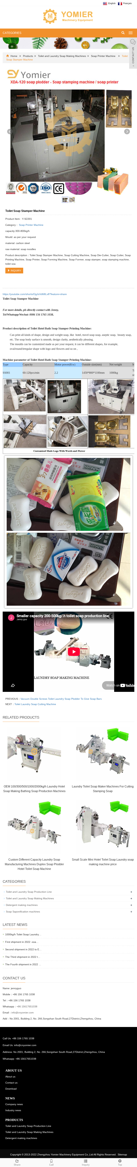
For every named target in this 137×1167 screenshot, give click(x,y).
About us (10, 1076)
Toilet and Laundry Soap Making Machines (62, 56)
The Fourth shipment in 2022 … (23, 964)
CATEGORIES (12, 32)
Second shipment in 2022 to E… (23, 949)
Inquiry (86, 1164)
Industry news (13, 1110)
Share (17, 1164)
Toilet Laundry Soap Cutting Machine (35, 704)
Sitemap (122, 1154)
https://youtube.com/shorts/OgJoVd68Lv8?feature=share (35, 294)
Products (28, 56)
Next (127, 131)
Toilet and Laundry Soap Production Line (29, 891)
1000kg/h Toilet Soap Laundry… (23, 934)
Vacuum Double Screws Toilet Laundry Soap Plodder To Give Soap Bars (61, 698)
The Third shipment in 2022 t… (22, 956)
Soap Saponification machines (23, 911)
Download (11, 1088)
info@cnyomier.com (22, 1012)
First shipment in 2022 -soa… (22, 941)
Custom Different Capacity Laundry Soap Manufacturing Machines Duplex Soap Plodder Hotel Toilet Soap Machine (34, 864)
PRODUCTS (14, 1120)
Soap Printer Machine (103, 56)
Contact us (11, 1082)
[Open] (133, 53)
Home (14, 56)
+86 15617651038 (27, 1006)
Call (51, 1164)
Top (120, 1164)
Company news (14, 1104)
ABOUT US (13, 1070)
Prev (10, 131)
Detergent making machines (22, 905)
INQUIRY (15, 270)
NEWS (10, 1098)
